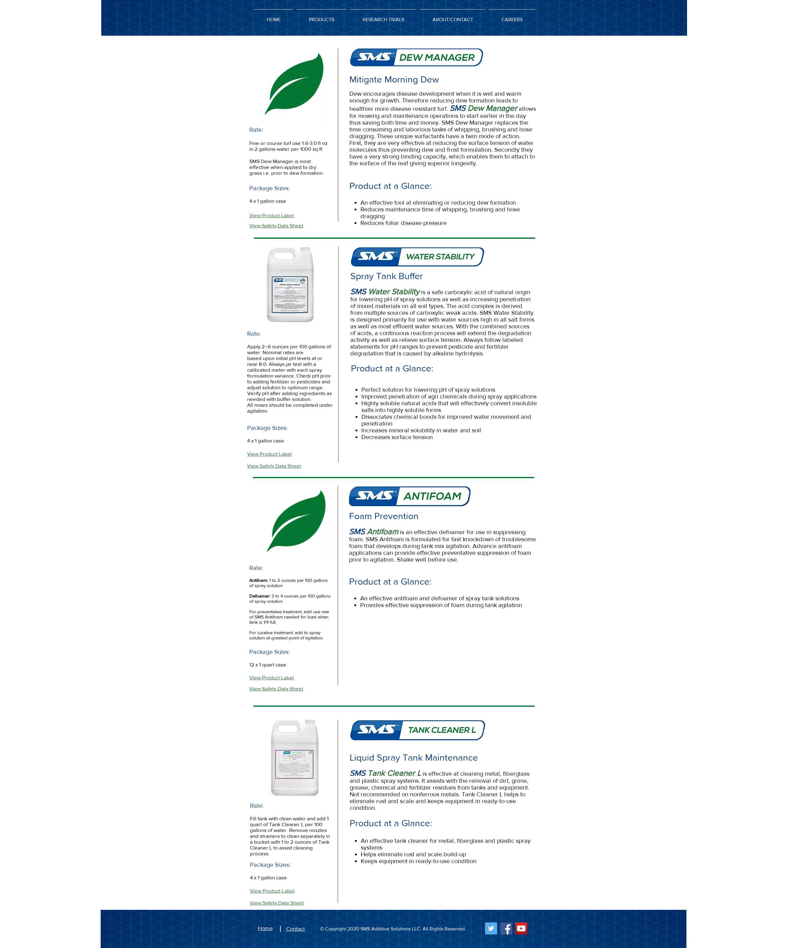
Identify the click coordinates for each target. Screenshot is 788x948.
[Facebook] (506, 928)
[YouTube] (521, 928)
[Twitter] (491, 928)
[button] (321, 17)
